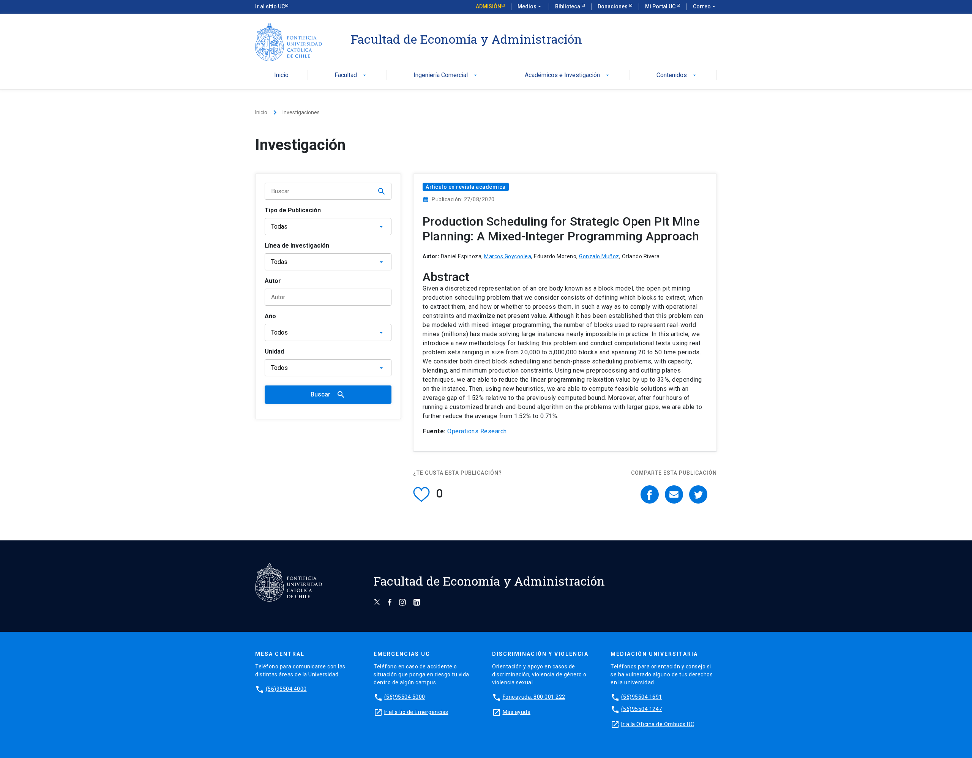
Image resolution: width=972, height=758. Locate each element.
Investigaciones (301, 112)
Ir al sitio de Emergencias (416, 712)
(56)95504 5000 (404, 697)
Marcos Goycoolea (507, 256)
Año (270, 316)
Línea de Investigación (297, 245)
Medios (530, 6)
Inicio (281, 75)
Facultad (351, 75)
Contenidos (676, 75)
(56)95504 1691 (641, 697)
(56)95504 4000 (286, 689)
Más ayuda (517, 712)
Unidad (274, 351)
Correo (705, 6)
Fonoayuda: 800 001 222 (534, 697)
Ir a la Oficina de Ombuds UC (657, 724)
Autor (273, 280)
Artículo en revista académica (466, 187)
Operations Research (477, 431)
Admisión (488, 6)
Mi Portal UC (661, 6)
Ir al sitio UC (270, 6)
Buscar (328, 394)
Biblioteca (568, 6)
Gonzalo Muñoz (599, 256)
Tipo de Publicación (293, 210)
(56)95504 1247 (641, 709)
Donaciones (613, 6)
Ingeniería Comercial (445, 75)
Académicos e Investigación (568, 75)
